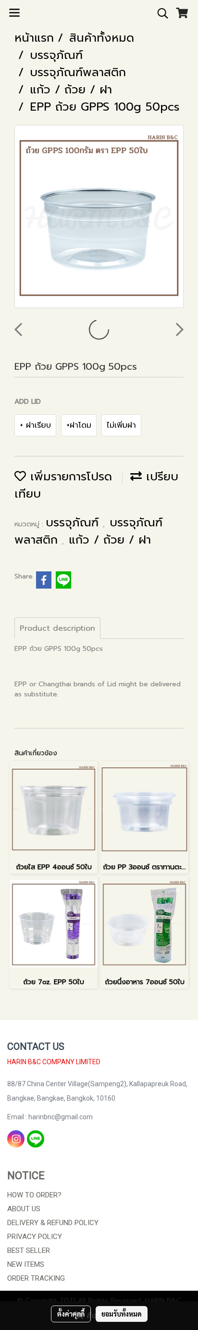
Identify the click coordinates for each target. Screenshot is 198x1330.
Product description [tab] (57, 628)
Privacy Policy (34, 1236)
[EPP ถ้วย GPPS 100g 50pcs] (99, 216)
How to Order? (34, 1195)
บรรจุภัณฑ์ (74, 522)
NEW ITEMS (25, 1264)
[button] (159, 13)
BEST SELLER (28, 1250)
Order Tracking (36, 1278)
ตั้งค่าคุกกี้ (71, 1313)
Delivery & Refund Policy (53, 1222)
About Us (23, 1209)
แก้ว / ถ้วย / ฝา (110, 539)
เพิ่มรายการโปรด (69, 476)
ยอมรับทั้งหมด (121, 1313)
